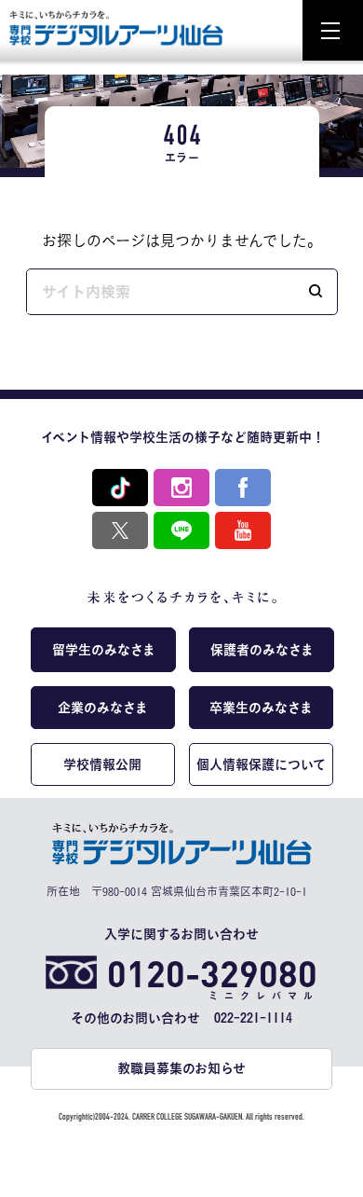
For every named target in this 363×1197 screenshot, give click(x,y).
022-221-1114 (253, 1018)
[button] (315, 291)
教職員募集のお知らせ (181, 1068)
